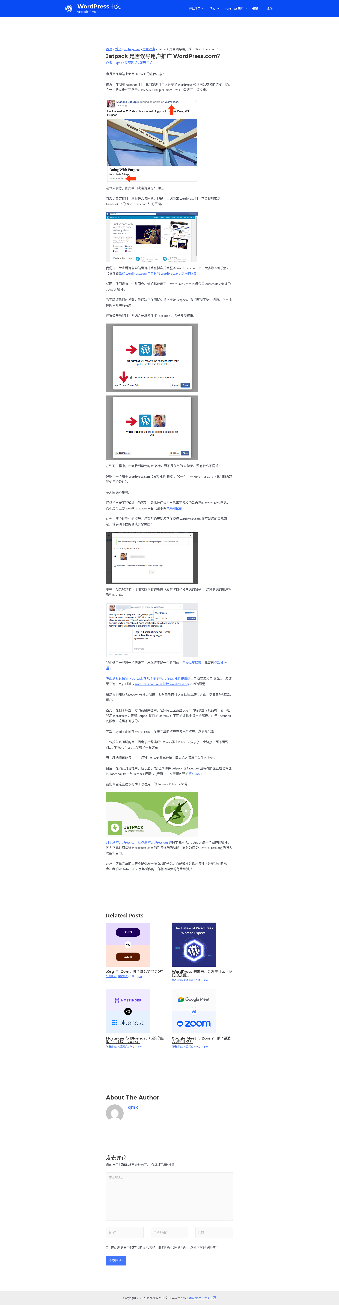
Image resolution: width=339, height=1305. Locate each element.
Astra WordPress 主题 (201, 1298)
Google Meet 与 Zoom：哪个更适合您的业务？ (201, 1040)
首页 (109, 49)
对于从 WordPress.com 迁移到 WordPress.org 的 (139, 842)
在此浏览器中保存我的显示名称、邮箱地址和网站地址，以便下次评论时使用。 (166, 1248)
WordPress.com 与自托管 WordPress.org (162, 684)
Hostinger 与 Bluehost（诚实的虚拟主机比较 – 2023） (135, 1040)
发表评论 (146, 63)
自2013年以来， (193, 663)
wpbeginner (132, 49)
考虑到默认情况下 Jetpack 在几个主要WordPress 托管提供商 (148, 678)
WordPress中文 (99, 6)
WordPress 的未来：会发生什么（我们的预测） (202, 973)
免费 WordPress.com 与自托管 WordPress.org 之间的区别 (158, 273)
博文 (118, 49)
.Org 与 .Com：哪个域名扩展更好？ (135, 971)
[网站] (214, 1233)
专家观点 (148, 49)
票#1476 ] (195, 774)
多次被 (219, 663)
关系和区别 (174, 508)
